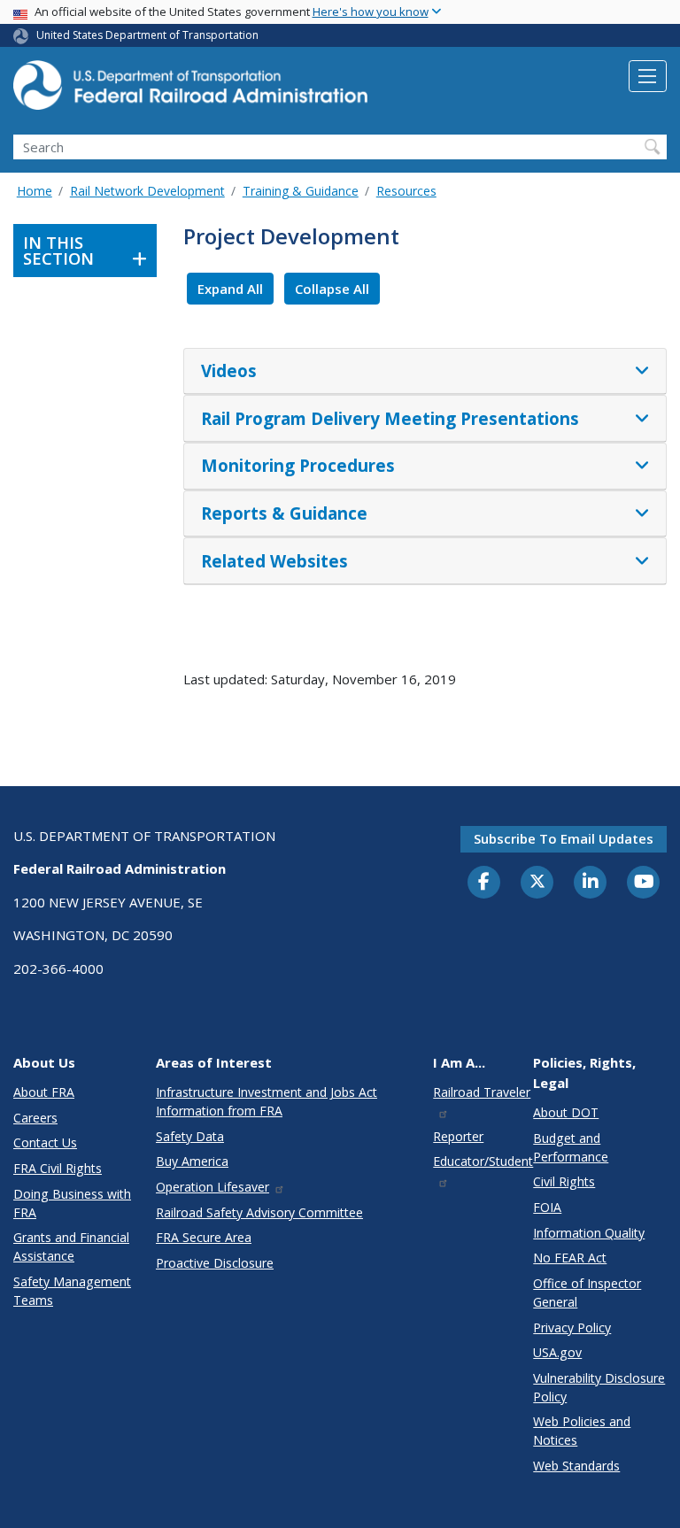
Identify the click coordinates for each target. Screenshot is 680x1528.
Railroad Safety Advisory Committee (259, 1212)
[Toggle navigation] (648, 76)
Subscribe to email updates (563, 838)
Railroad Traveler (481, 1092)
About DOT (566, 1112)
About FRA (43, 1092)
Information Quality (589, 1232)
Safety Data (190, 1136)
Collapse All (332, 288)
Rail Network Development (147, 190)
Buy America (192, 1161)
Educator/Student (483, 1161)
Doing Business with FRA (72, 1203)
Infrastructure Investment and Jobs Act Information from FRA (266, 1101)
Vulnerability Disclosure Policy (599, 1387)
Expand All (230, 288)
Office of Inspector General (587, 1292)
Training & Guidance (301, 190)
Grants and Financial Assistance (71, 1246)
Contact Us (45, 1142)
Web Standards (576, 1465)
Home (34, 190)
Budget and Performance (570, 1147)
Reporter (458, 1136)
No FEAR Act (570, 1257)
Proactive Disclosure (215, 1262)
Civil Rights (564, 1181)
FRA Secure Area (203, 1237)
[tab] (425, 372)
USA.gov (557, 1352)
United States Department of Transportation (147, 34)
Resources (406, 190)
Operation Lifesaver (212, 1186)
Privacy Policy (572, 1327)
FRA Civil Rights (57, 1168)
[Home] (190, 90)
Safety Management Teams (72, 1290)
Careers (35, 1117)
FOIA (547, 1207)
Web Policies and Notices (581, 1430)
